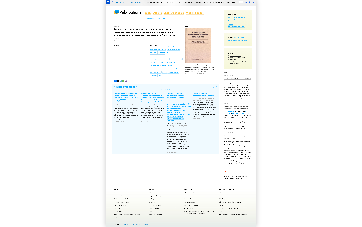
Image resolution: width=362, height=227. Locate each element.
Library (221, 205)
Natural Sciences (234, 63)
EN (242, 2)
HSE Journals (223, 196)
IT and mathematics (233, 21)
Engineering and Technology (237, 57)
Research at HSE (162, 18)
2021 (235, 40)
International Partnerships (121, 205)
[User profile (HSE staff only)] (249, 2)
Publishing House (224, 199)
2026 (238, 38)
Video (221, 211)
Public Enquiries (118, 218)
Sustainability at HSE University (123, 199)
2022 (232, 40)
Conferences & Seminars (191, 205)
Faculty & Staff (118, 208)
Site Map (145, 224)
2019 (242, 40)
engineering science (233, 19)
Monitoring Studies (190, 202)
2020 (239, 40)
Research (188, 189)
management (231, 23)
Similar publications (125, 86)
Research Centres (189, 196)
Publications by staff (225, 193)
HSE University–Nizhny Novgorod (241, 113)
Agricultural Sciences (235, 55)
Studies (152, 189)
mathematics (239, 23)
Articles (157, 12)
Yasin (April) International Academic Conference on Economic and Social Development (199, 212)
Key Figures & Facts (120, 196)
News (226, 72)
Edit (251, 224)
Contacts (125, 224)
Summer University (154, 208)
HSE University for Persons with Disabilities (127, 214)
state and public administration (236, 26)
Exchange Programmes (155, 205)
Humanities (233, 59)
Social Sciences (234, 65)
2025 (241, 38)
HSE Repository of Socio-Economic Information (233, 214)
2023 (229, 40)
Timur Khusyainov (229, 111)
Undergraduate (153, 199)
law (240, 21)
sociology (230, 24)
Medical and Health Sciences (238, 61)
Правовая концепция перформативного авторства (203, 94)
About (117, 189)
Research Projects (189, 199)
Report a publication (150, 18)
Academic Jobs (188, 208)
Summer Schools (154, 211)
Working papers (195, 12)
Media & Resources (227, 189)
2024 (244, 38)
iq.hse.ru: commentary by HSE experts (230, 202)
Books (148, 12)
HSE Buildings (118, 211)
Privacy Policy (138, 224)
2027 (235, 38)
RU (240, 2)
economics (242, 17)
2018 (245, 40)
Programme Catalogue (156, 196)
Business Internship (154, 218)
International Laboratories (192, 193)
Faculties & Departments (121, 202)
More (229, 42)
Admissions (152, 193)
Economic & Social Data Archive (228, 208)
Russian (124, 46)
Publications (130, 12)
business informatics (233, 17)
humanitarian (243, 19)
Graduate (152, 202)
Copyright (131, 224)
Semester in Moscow (155, 214)
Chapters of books (174, 12)
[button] (162, 90)
